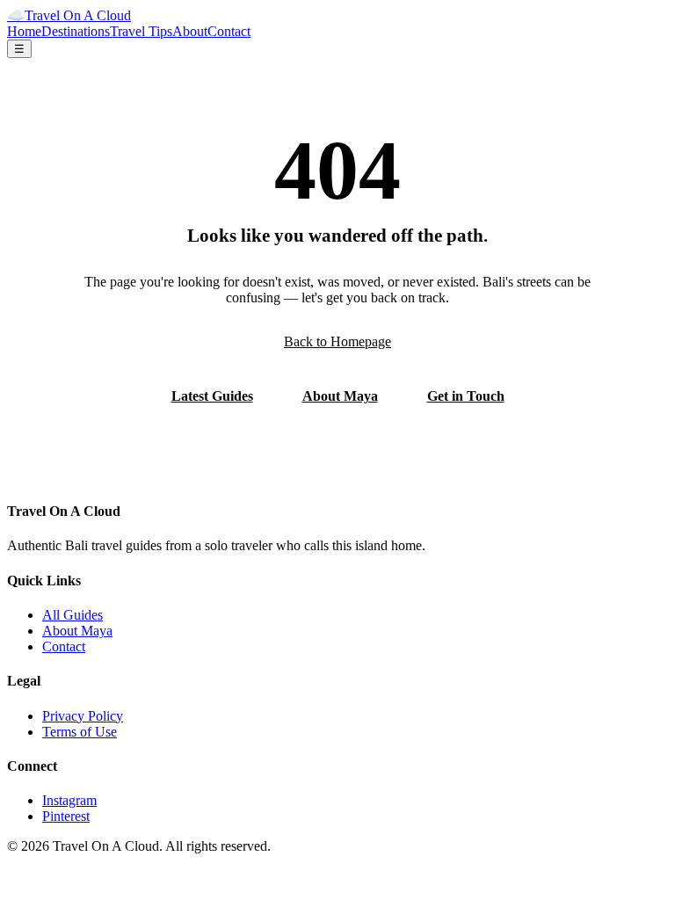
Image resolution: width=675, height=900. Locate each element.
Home (24, 31)
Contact (228, 31)
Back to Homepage (337, 341)
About (189, 31)
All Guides (72, 614)
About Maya (340, 395)
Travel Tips (141, 31)
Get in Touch (465, 395)
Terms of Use (79, 731)
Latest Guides (212, 395)
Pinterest (66, 816)
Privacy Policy (82, 715)
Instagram (69, 800)
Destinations (75, 31)
